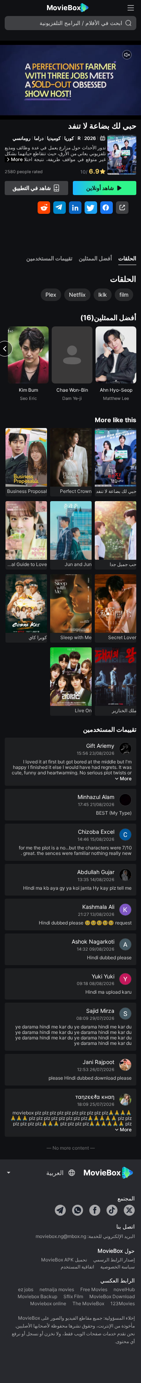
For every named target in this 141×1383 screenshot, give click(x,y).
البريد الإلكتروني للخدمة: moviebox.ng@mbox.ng (85, 1236)
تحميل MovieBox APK (64, 1260)
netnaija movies (57, 1289)
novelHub (124, 1289)
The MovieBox (88, 1303)
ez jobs (25, 1289)
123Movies (122, 1303)
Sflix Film (73, 1296)
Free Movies (93, 1289)
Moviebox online (48, 1303)
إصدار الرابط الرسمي (114, 1260)
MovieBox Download (112, 1296)
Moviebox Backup (37, 1296)
